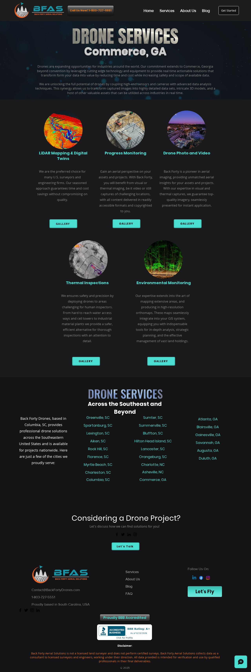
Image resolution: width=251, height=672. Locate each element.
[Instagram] (135, 534)
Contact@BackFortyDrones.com (56, 590)
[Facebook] (117, 534)
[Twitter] (123, 534)
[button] (125, 617)
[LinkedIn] (129, 534)
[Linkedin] (194, 577)
